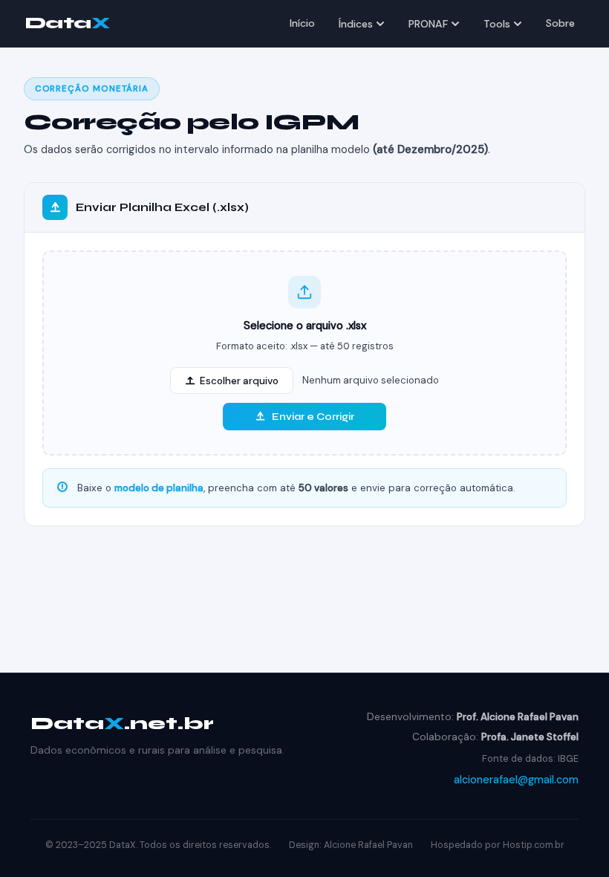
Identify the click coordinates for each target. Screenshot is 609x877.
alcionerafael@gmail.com (516, 779)
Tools (496, 23)
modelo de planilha (158, 488)
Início (302, 23)
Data (68, 23)
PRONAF (428, 23)
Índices (356, 23)
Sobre (560, 23)
